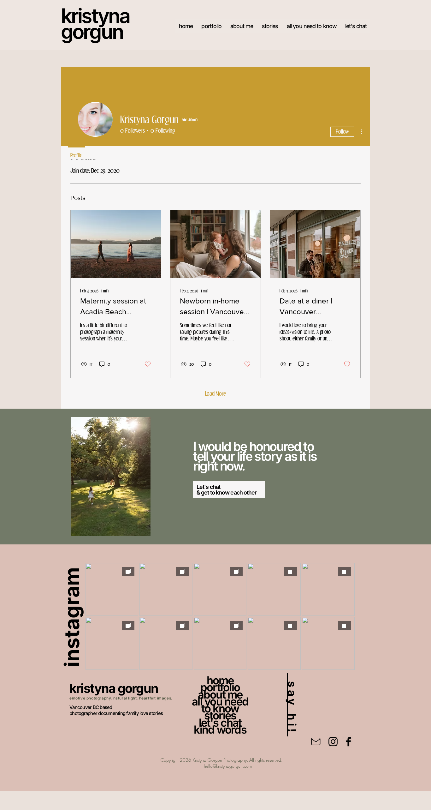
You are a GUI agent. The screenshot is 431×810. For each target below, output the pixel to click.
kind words (220, 729)
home (220, 680)
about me (220, 694)
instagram (71, 617)
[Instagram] (333, 741)
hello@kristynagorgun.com (228, 766)
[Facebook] (348, 741)
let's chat (220, 722)
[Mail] (316, 741)
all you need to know (220, 705)
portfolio (220, 687)
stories (220, 715)
